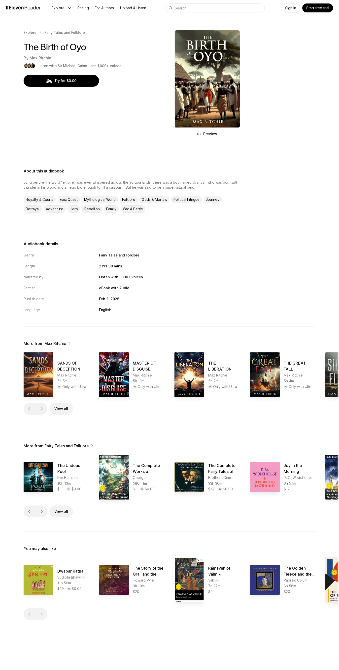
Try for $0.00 (65, 81)
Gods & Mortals (154, 199)
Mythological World (100, 199)
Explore (58, 8)
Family (111, 209)
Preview (210, 134)
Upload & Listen (133, 8)
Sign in (290, 8)
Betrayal (32, 209)
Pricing (83, 8)
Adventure (54, 209)
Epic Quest (69, 199)
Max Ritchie (40, 57)
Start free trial (317, 8)
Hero (74, 209)
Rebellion (92, 209)
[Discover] (69, 7)
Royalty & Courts (39, 199)
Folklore (128, 199)
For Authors (104, 8)
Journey (212, 199)
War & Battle (133, 209)
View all (61, 409)
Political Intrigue (186, 199)
